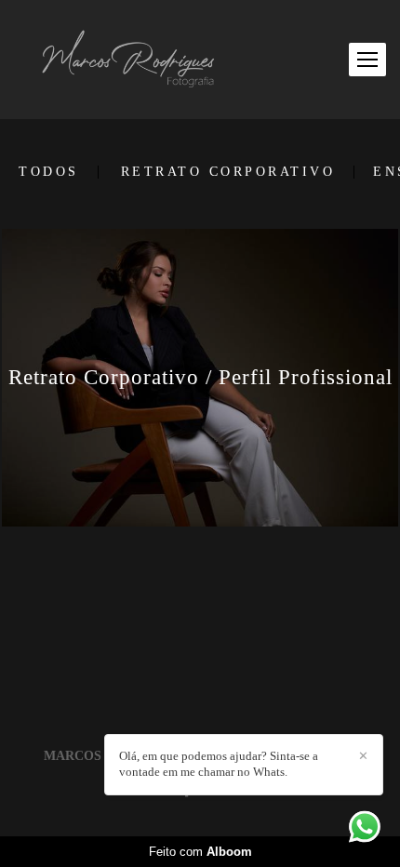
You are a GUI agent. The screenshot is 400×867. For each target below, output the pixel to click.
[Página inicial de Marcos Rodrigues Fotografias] (129, 59)
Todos (49, 172)
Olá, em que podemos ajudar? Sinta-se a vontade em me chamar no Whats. (218, 764)
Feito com (200, 852)
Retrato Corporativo (228, 172)
